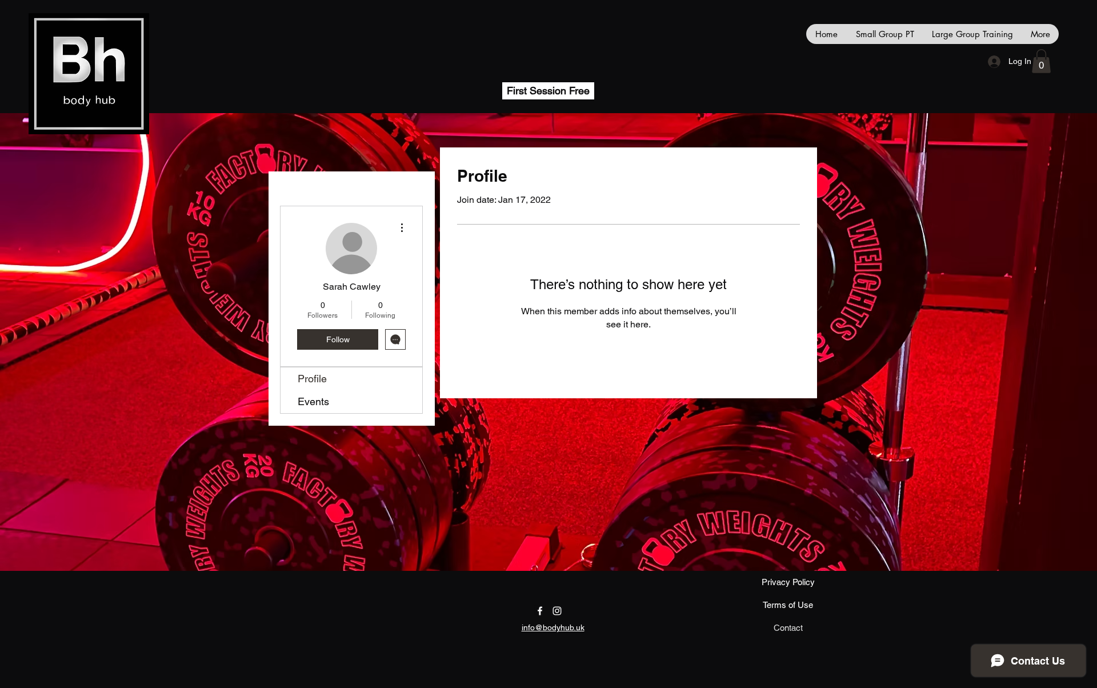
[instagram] (557, 611)
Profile (312, 379)
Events (313, 401)
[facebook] (540, 611)
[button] (1041, 61)
